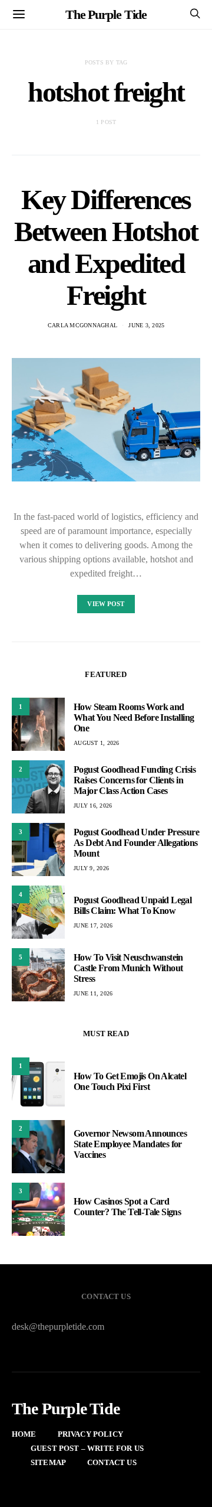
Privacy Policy (90, 1434)
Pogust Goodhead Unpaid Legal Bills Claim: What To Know (132, 905)
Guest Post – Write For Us (87, 1448)
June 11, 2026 (93, 993)
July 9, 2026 (91, 868)
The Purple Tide (106, 14)
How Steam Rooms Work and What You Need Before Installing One (134, 717)
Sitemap (48, 1462)
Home (24, 1434)
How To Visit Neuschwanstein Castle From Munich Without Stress (128, 968)
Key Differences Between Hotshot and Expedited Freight (106, 247)
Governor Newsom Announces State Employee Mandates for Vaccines (130, 1144)
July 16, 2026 (93, 805)
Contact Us (112, 1462)
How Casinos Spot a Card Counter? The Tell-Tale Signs (127, 1206)
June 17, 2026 (93, 925)
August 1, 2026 (97, 743)
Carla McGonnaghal (82, 325)
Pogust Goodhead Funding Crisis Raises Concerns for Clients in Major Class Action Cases (135, 780)
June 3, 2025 (146, 325)
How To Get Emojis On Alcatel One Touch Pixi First (130, 1081)
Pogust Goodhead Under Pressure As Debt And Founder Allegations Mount (136, 842)
